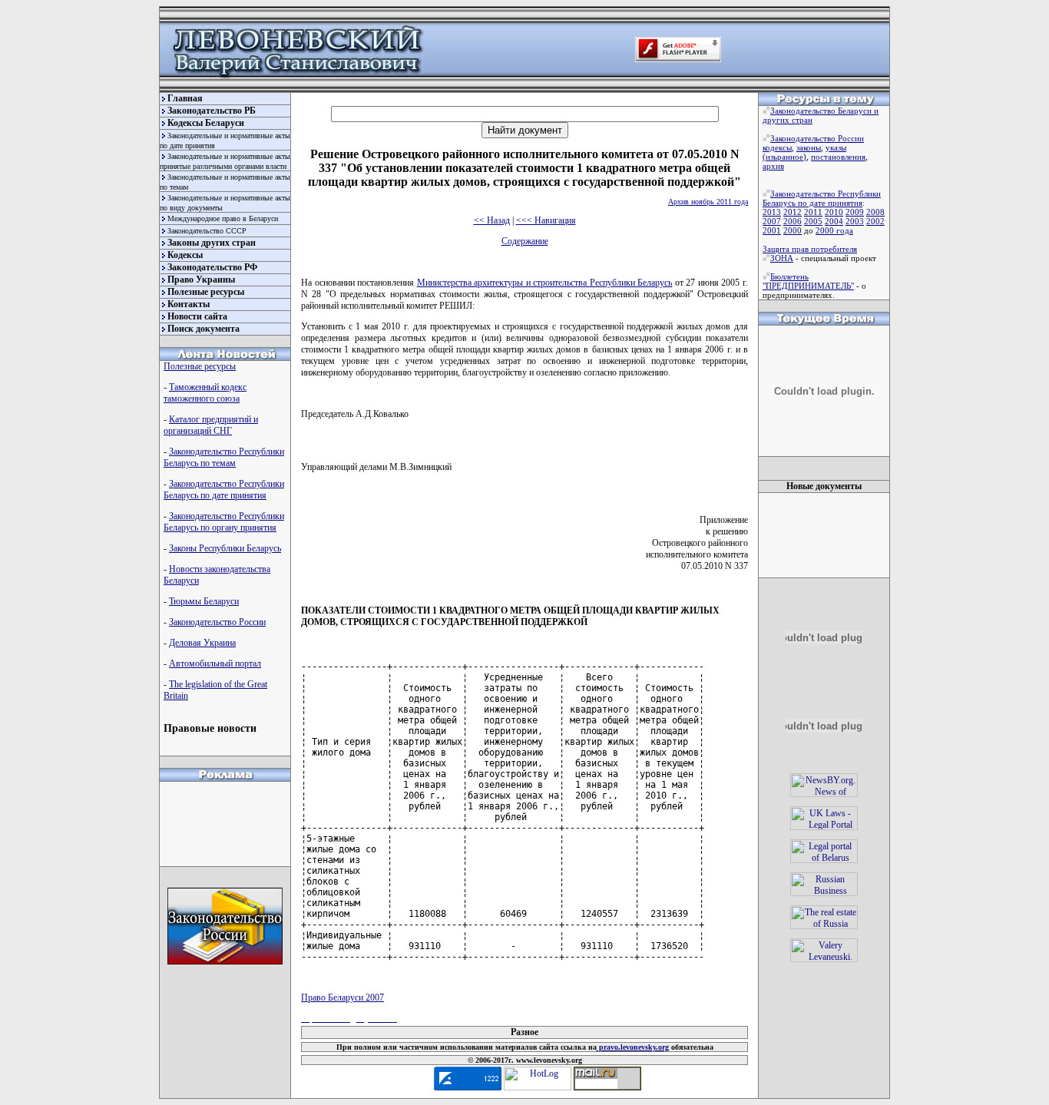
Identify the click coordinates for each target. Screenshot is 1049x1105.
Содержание (524, 241)
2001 (772, 230)
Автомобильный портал (215, 663)
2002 (875, 221)
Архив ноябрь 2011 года (708, 201)
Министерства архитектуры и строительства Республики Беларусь (545, 282)
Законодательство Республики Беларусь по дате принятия (224, 489)
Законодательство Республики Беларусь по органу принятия (224, 522)
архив (773, 165)
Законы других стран (211, 242)
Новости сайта (197, 316)
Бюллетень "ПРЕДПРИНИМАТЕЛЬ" (808, 281)
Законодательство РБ (211, 110)
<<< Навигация (546, 220)
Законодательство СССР (207, 231)
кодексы (777, 147)
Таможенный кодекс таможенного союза (205, 393)
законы (808, 147)
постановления (838, 156)
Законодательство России (217, 622)
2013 (772, 212)
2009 (854, 212)
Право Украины (201, 279)
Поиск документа (203, 328)
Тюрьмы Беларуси (204, 601)
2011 (813, 212)
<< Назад (492, 220)
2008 (875, 212)
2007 (772, 221)
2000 (792, 230)
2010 (834, 212)
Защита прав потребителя (810, 248)
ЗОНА (781, 258)
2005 (813, 221)
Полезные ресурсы (205, 291)
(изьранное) (784, 156)
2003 (854, 221)
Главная (185, 98)
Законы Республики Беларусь (225, 548)
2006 (792, 221)
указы (836, 147)
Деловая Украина (202, 642)
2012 (792, 212)
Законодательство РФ (212, 267)
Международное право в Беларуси (222, 218)
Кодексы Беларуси (205, 122)
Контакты (188, 304)
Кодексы (185, 255)
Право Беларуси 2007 (342, 997)
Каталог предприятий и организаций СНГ (211, 425)
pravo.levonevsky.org (633, 1047)
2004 (834, 221)
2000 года (834, 230)
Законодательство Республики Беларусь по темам (224, 457)
